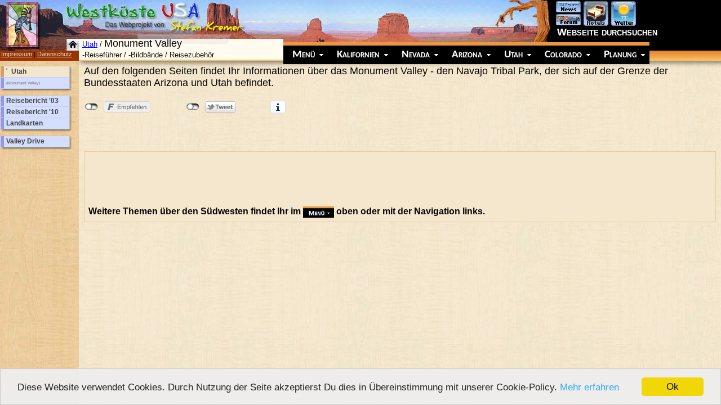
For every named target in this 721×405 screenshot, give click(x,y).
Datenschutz (54, 54)
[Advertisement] (293, 181)
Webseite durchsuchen (607, 32)
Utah (89, 44)
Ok (672, 386)
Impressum (16, 54)
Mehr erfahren (589, 387)
